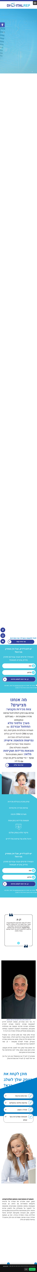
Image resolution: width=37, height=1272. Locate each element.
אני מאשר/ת (32, 1269)
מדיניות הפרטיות (19, 685)
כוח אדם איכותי (21, 1096)
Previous (8, 1263)
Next (35, 1263)
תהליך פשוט (22, 1110)
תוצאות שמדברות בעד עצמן (18, 1118)
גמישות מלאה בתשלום (18, 1103)
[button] (2, 24)
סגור (26, 1269)
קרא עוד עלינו (18, 765)
